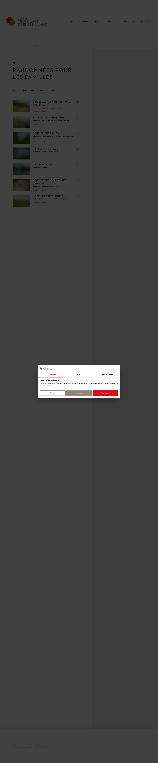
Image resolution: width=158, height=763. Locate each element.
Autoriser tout (105, 393)
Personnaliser (78, 393)
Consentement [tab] (51, 374)
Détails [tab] (79, 374)
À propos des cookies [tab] (106, 374)
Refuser (52, 393)
